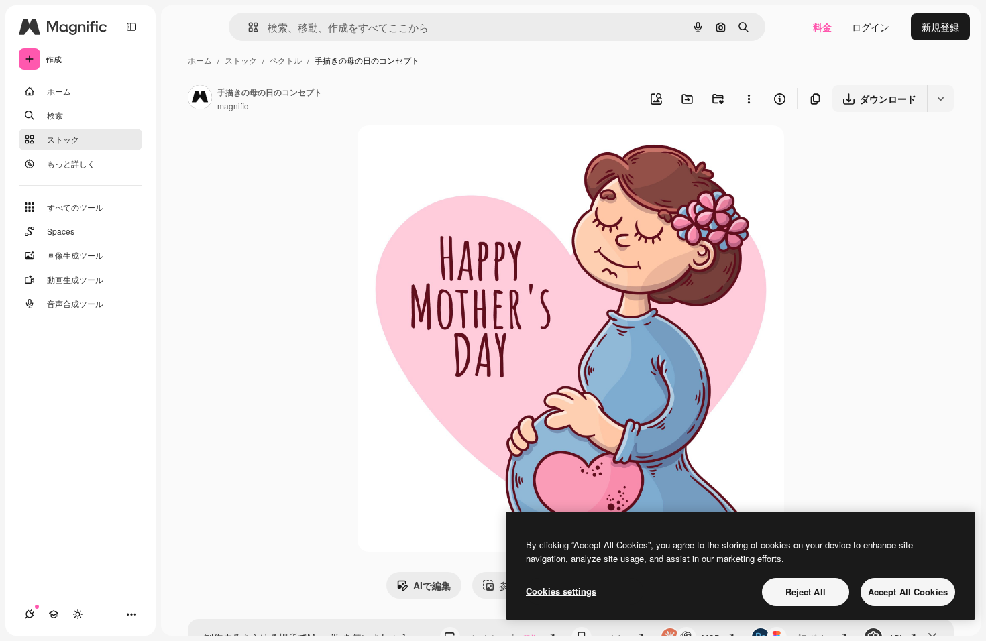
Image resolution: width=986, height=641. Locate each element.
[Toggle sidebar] (131, 27)
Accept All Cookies (908, 591)
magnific (232, 105)
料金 (822, 27)
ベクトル (286, 60)
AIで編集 (432, 585)
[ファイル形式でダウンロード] (940, 98)
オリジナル (450, 151)
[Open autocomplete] (247, 27)
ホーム (200, 60)
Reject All (805, 591)
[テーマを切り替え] (78, 614)
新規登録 (940, 27)
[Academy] (53, 614)
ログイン (870, 27)
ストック (241, 60)
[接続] (29, 614)
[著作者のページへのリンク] (200, 98)
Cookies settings (561, 591)
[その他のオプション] (748, 98)
